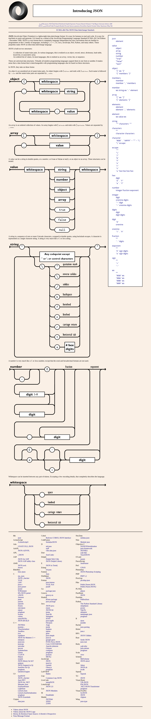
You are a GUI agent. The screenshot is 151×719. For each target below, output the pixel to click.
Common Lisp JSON (54, 678)
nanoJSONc (22, 619)
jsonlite (83, 623)
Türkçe (98, 26)
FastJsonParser (23, 686)
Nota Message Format (21, 716)
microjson (21, 608)
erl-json (48, 570)
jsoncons (21, 642)
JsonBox (21, 631)
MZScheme (84, 659)
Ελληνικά (88, 24)
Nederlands (62, 24)
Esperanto (73, 24)
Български (46, 24)
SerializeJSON (51, 542)
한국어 (40, 26)
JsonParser (84, 563)
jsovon (20, 648)
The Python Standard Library (91, 604)
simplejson (84, 606)
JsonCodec (50, 555)
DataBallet (50, 695)
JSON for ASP (23, 559)
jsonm (82, 559)
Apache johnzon (52, 646)
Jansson (21, 597)
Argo (48, 625)
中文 (50, 24)
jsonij (48, 627)
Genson (49, 648)
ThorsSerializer (23, 629)
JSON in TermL (52, 565)
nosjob (20, 659)
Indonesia (102, 24)
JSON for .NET (24, 682)
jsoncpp (21, 644)
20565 (48, 701)
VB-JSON (84, 682)
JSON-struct (85, 661)
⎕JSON (21, 555)
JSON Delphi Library (54, 561)
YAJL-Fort (50, 585)
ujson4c (21, 604)
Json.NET (21, 680)
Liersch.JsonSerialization (27, 693)
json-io (48, 638)
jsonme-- (21, 627)
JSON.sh (83, 667)
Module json (85, 542)
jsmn (19, 599)
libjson (20, 657)
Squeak (83, 674)
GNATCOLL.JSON (25, 546)
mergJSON (50, 682)
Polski (52, 26)
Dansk (57, 24)
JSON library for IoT (26, 661)
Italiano (107, 24)
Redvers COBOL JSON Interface (58, 538)
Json (47, 574)
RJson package (51, 599)
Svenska (94, 26)
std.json (49, 546)
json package (51, 602)
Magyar (96, 24)
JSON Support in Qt (25, 665)
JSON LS (49, 686)
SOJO (48, 619)
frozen (20, 606)
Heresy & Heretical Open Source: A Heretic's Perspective (34, 714)
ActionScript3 (23, 542)
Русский (67, 26)
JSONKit (21, 625)
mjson (20, 610)
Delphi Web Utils (52, 559)
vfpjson (83, 697)
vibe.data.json (51, 551)
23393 (48, 703)
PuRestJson (84, 599)
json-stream (84, 648)
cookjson (49, 650)
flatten (48, 674)
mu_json (21, 576)
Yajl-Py (83, 610)
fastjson (49, 629)
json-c (20, 585)
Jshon (82, 665)
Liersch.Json (22, 691)
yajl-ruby (83, 646)
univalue (21, 646)
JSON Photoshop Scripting (90, 572)
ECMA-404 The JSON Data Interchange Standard (75, 30)
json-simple (50, 636)
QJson (20, 653)
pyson (82, 608)
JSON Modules (51, 691)
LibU (20, 582)
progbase (21, 612)
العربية (40, 24)
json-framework (86, 548)
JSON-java (50, 606)
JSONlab (49, 699)
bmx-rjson (21, 572)
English (68, 24)
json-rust (83, 642)
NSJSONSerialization (88, 546)
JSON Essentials (24, 697)
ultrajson (83, 612)
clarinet (48, 665)
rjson (82, 621)
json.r (82, 631)
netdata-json (84, 538)
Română (62, 26)
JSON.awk (22, 565)
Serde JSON (85, 640)
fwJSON (83, 693)
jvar (19, 633)
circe (82, 655)
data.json (21, 701)
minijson (21, 640)
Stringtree (49, 616)
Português (56, 26)
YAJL (20, 580)
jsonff (48, 587)
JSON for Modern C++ (26, 638)
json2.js (49, 663)
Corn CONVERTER (54, 644)
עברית (92, 24)
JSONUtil (49, 610)
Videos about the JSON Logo (24, 712)
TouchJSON (85, 555)
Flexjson (49, 623)
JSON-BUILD (23, 621)
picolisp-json (85, 580)
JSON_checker (23, 578)
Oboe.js (49, 667)
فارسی (44, 26)
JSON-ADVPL (24, 551)
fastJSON (21, 676)
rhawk (20, 568)
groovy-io (49, 595)
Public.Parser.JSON (87, 585)
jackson (49, 655)
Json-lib (49, 614)
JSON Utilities (85, 636)
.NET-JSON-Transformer (89, 686)
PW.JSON (84, 684)
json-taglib (50, 621)
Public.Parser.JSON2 (88, 587)
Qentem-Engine (24, 672)
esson (48, 608)
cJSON (20, 595)
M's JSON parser (24, 593)
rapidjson (21, 636)
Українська (104, 26)
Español (89, 26)
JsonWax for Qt (24, 667)
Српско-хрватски (75, 26)
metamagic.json (86, 614)
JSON (48, 578)
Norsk (48, 26)
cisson (20, 616)
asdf (47, 548)
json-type (83, 701)
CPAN (83, 568)
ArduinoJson (22, 650)
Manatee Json (23, 684)
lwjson (20, 614)
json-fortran (50, 582)
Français (78, 24)
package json (51, 591)
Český (53, 24)
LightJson (21, 689)
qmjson (20, 663)
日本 (111, 24)
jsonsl (20, 589)
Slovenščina (83, 26)
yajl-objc (83, 553)
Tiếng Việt (109, 26)
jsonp (48, 612)
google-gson (50, 640)
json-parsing (85, 627)
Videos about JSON (20, 710)
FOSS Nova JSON (53, 642)
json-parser (22, 587)
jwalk (82, 670)
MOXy (48, 657)
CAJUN (21, 655)
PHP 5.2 (83, 576)
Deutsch (83, 24)
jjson (47, 633)
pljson (82, 591)
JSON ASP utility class (26, 561)
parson (20, 602)
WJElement (22, 591)
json (19, 538)
